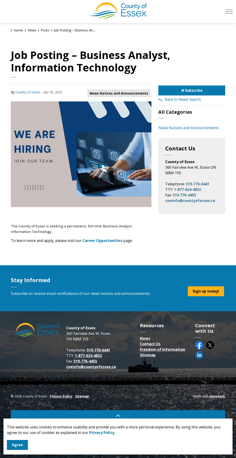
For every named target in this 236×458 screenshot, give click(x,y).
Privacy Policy (61, 396)
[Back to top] (118, 415)
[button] (81, 154)
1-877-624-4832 (187, 189)
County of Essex (28, 92)
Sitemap (148, 354)
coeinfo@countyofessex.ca (190, 200)
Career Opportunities (102, 240)
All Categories (175, 112)
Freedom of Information (162, 349)
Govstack (217, 396)
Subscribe (193, 90)
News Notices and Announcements (119, 93)
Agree (17, 444)
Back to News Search (183, 99)
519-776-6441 (197, 183)
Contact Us (150, 343)
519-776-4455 (184, 195)
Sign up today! (206, 291)
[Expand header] (229, 11)
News (145, 338)
